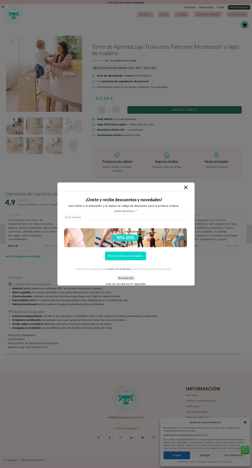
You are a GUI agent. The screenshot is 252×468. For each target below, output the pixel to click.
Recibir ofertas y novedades (125, 255)
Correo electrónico (124, 211)
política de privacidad (119, 269)
